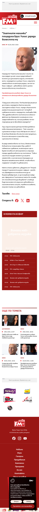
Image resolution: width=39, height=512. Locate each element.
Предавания (19, 460)
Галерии (19, 456)
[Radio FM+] (4, 509)
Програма (19, 466)
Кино (4, 45)
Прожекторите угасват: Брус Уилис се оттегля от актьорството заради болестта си (19, 95)
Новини (12, 28)
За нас (19, 470)
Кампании (19, 463)
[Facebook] (14, 438)
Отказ (28, 501)
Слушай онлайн (30, 16)
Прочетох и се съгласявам (22, 506)
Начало (4, 28)
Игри (19, 453)
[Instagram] (19, 438)
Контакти (19, 473)
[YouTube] (25, 438)
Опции (16, 501)
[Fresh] (27, 391)
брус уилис (16, 194)
